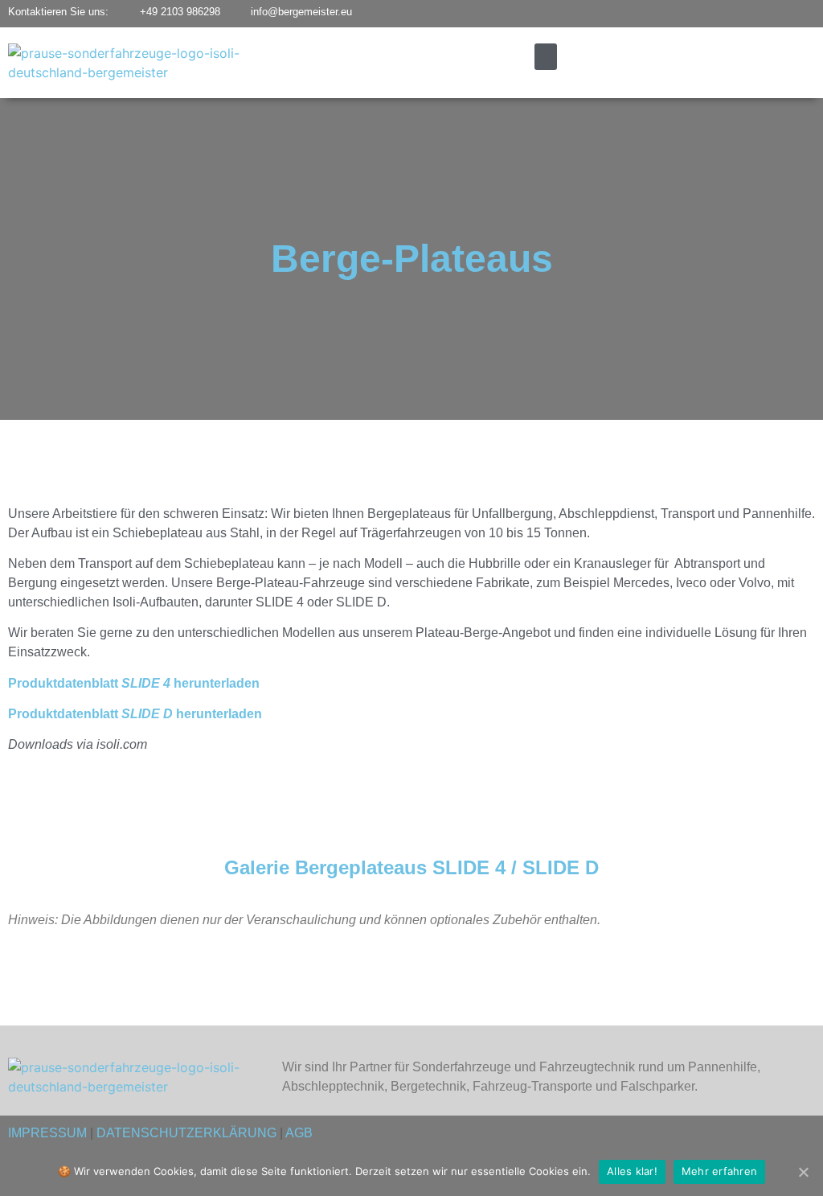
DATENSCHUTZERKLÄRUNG (186, 1133)
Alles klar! (632, 1171)
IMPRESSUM (47, 1133)
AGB (299, 1133)
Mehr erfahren (719, 1171)
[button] (545, 56)
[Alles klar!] (803, 1172)
